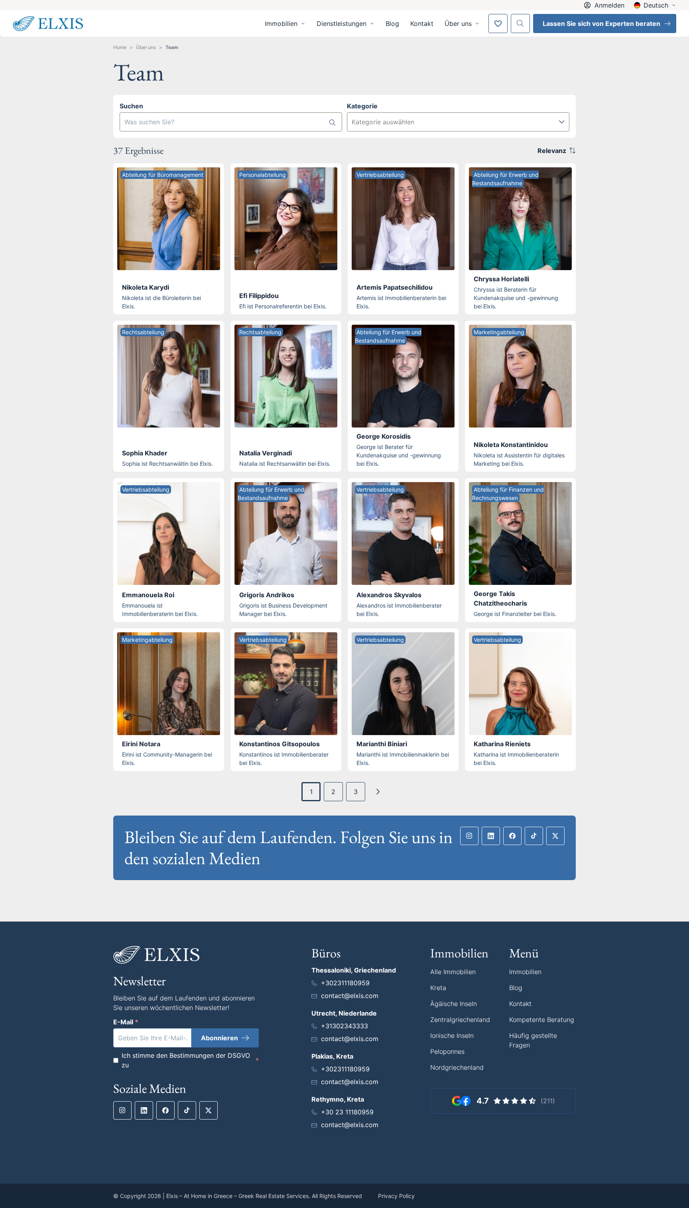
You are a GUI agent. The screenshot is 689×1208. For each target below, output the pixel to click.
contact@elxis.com (349, 996)
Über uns (146, 47)
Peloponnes (447, 1051)
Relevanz (551, 151)
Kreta (438, 988)
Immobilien (525, 972)
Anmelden (609, 5)
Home (119, 47)
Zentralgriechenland (460, 1020)
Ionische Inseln (452, 1035)
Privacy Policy (396, 1195)
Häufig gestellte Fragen (533, 1040)
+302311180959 (345, 983)
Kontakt (421, 23)
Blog (392, 23)
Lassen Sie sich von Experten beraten (601, 23)
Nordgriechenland (457, 1067)
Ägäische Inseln (453, 1004)
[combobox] (458, 121)
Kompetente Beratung (541, 1020)
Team (171, 47)
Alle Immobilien (453, 972)
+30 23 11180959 (347, 1112)
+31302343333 (344, 1026)
